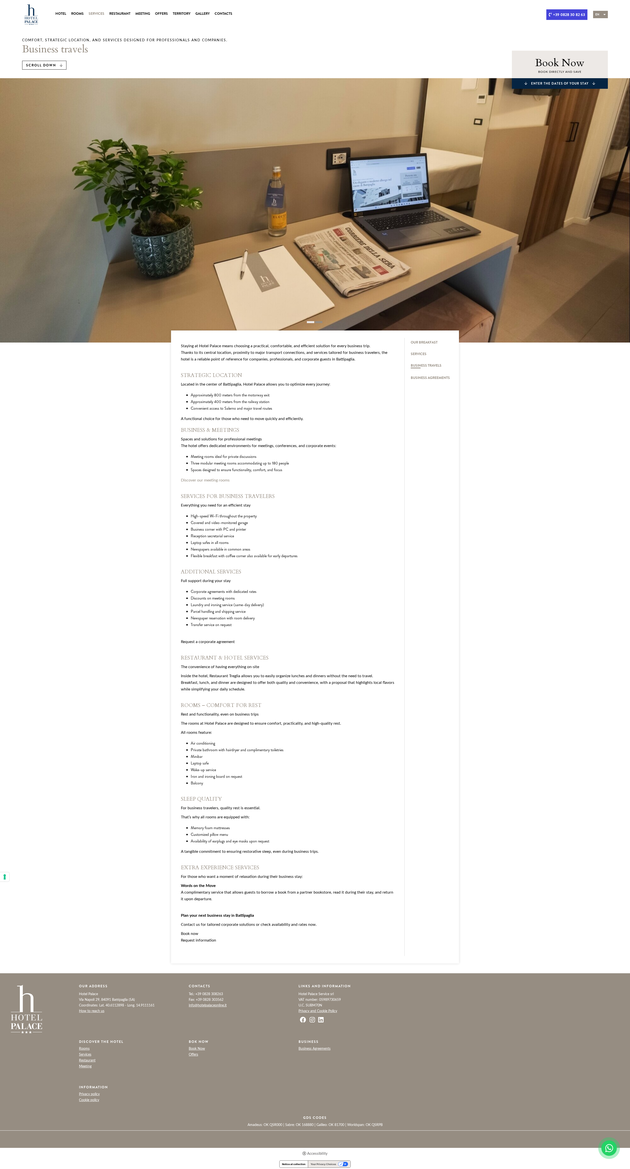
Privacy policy (89, 1094)
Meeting (142, 13)
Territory (181, 13)
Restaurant (119, 13)
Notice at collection (293, 1164)
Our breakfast (424, 342)
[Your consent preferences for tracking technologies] (4, 877)
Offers (161, 13)
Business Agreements (430, 378)
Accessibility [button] (317, 1153)
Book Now (197, 1048)
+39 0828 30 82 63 (569, 14)
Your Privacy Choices (323, 1164)
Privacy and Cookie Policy (318, 1011)
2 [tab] (318, 322)
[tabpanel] (315, 210)
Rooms (77, 13)
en (597, 14)
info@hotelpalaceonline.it (208, 1005)
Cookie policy (89, 1100)
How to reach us (91, 1011)
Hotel (60, 13)
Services (96, 13)
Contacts (223, 13)
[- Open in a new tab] (609, 1148)
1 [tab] (310, 322)
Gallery (202, 13)
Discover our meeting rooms (205, 480)
